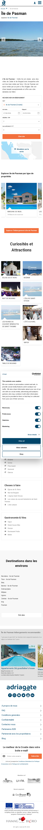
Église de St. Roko (14, 489)
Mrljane (3, 592)
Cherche (21, 136)
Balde (10, 535)
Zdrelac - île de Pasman (9, 599)
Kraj (2, 602)
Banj (2, 583)
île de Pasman (13, 18)
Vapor (10, 522)
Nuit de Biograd (13, 493)
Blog (4, 738)
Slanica (10, 472)
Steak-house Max (14, 525)
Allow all (21, 441)
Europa (10, 528)
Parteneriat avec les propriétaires (16, 734)
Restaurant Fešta (14, 531)
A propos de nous (9, 706)
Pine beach (12, 466)
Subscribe (35, 756)
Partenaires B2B (9, 729)
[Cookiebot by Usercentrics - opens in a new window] (32, 374)
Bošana (10, 460)
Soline (10, 463)
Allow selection (21, 447)
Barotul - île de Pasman (9, 586)
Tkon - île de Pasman (8, 579)
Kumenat (11, 469)
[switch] (38, 414)
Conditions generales (11, 715)
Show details (32, 434)
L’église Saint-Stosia (15, 496)
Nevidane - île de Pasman (10, 576)
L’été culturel (12, 505)
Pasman (4, 605)
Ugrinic (3, 595)
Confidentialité (8, 720)
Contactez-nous (8, 724)
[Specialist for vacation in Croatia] (21, 687)
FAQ (3, 710)
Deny (21, 454)
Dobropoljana (5, 589)
